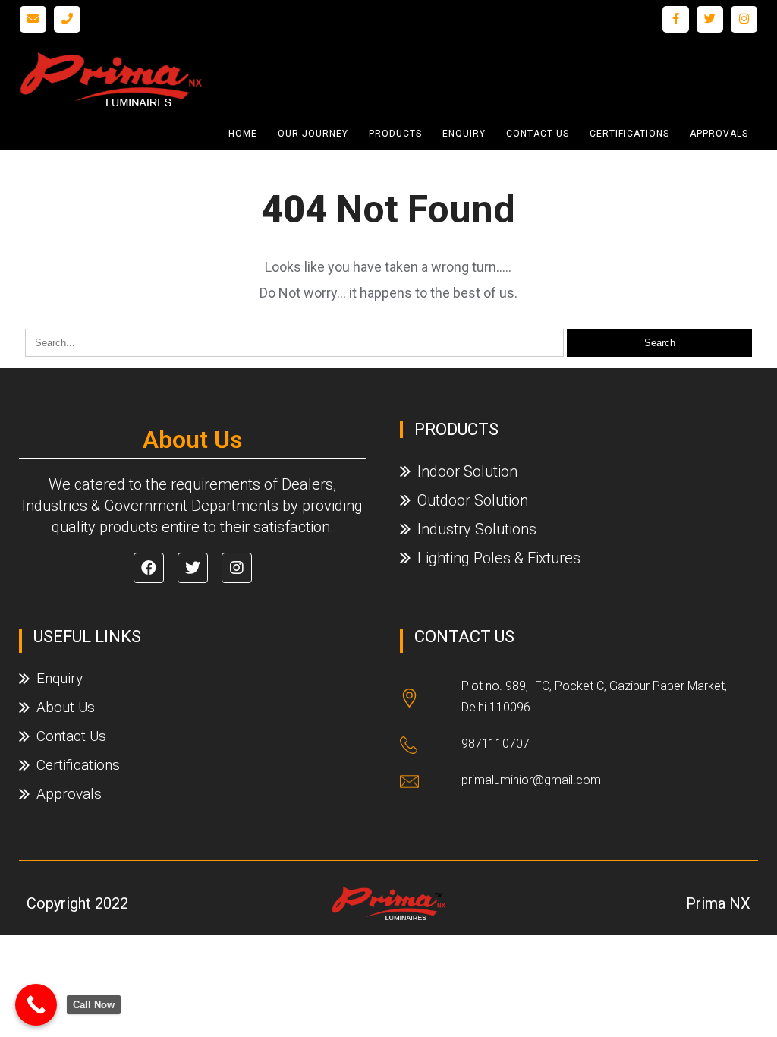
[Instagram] (744, 19)
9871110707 (495, 743)
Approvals (719, 133)
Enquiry (464, 133)
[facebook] (675, 19)
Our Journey (313, 133)
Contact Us (537, 133)
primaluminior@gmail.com (531, 780)
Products (395, 133)
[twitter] (710, 19)
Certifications (629, 133)
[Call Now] (36, 1005)
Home (242, 133)
